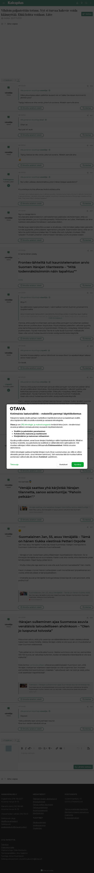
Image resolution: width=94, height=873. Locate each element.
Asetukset (63, 464)
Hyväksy (77, 464)
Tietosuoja (14, 464)
